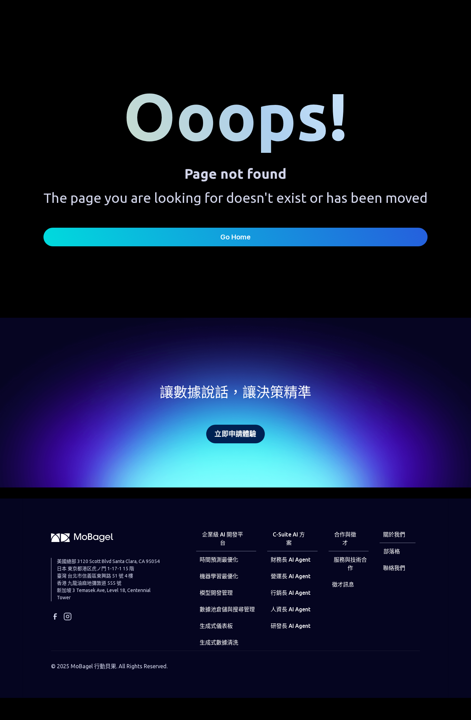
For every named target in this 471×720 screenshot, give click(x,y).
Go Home (235, 237)
